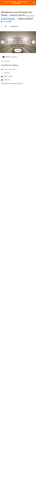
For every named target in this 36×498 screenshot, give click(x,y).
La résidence (14, 26)
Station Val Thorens (27, 26)
